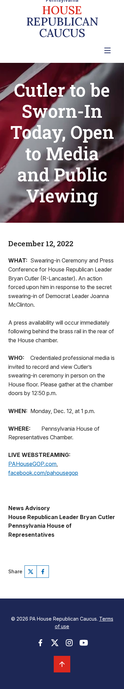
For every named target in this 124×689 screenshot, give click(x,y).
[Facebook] (43, 571)
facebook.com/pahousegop (43, 472)
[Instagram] (69, 644)
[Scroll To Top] (62, 664)
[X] (30, 571)
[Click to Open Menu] (107, 50)
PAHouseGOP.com (32, 463)
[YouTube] (84, 644)
